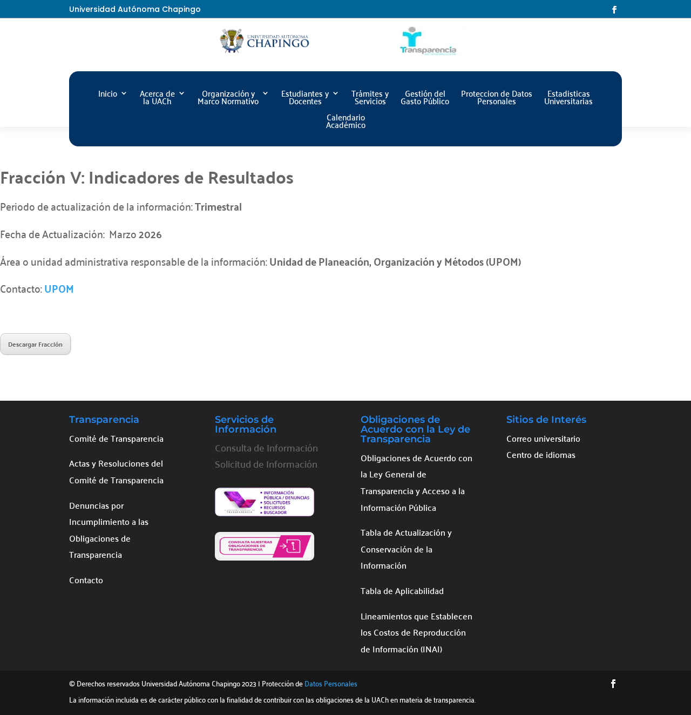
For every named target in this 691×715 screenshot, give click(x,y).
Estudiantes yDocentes (305, 98)
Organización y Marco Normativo (228, 98)
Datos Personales (330, 683)
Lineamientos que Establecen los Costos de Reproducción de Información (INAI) (416, 632)
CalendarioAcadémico (345, 122)
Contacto (86, 579)
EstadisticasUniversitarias (568, 98)
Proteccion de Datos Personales (496, 98)
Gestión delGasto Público (425, 98)
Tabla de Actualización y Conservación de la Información (406, 548)
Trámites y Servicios (370, 98)
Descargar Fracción (35, 344)
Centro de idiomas (540, 454)
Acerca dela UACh (157, 98)
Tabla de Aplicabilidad (402, 590)
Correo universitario (543, 438)
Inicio (107, 94)
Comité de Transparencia (116, 438)
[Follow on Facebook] (614, 9)
